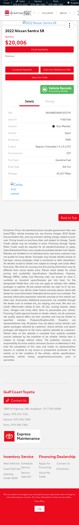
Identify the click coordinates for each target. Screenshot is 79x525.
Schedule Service (27, 465)
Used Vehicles (12, 468)
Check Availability (39, 49)
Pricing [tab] (49, 101)
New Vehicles (11, 463)
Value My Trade (44, 474)
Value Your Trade (39, 77)
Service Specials (26, 474)
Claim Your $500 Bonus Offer (57, 69)
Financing (47, 456)
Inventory (11, 456)
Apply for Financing (45, 465)
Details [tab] (29, 101)
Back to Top (69, 217)
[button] (69, 25)
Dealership (66, 456)
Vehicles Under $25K (10, 476)
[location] (68, 2)
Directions (63, 468)
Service (27, 456)
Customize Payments (22, 69)
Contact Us (18, 400)
